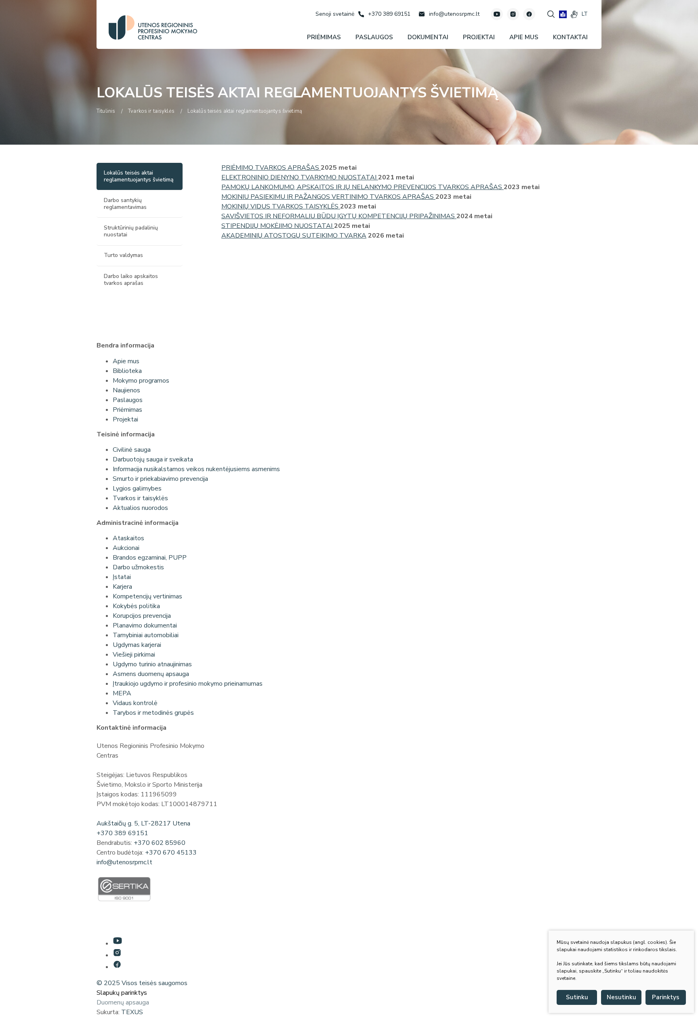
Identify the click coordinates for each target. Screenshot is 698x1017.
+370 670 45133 (171, 852)
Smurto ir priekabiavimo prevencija (160, 478)
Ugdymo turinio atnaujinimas (152, 664)
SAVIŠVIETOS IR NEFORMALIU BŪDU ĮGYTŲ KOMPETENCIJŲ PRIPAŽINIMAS (338, 216)
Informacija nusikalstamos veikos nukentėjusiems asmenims (196, 469)
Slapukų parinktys (122, 992)
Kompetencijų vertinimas (147, 596)
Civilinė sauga (132, 449)
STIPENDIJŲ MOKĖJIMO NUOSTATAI (277, 225)
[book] (563, 14)
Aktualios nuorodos (140, 507)
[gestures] (574, 14)
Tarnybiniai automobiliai (146, 635)
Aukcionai (126, 547)
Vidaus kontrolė (135, 703)
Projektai (125, 419)
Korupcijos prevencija (142, 615)
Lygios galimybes (137, 488)
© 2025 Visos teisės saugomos (142, 983)
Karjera (122, 586)
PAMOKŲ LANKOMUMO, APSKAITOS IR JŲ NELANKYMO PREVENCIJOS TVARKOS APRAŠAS (362, 187)
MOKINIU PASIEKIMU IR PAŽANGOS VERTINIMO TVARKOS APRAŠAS (328, 196)
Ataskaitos (128, 538)
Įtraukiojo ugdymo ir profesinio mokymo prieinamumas (188, 683)
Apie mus (126, 361)
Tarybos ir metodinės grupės (153, 712)
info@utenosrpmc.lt (124, 862)
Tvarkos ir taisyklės (140, 498)
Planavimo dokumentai (145, 625)
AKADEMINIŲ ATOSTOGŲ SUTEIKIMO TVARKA (293, 235)
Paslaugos (128, 400)
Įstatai (122, 577)
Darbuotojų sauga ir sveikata (153, 459)
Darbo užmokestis (138, 567)
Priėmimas (127, 409)
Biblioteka (127, 370)
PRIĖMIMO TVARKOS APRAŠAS (271, 167)
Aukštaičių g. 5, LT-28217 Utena (143, 823)
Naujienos (126, 390)
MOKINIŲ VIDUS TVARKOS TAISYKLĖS (280, 206)
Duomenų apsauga (123, 1002)
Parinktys (665, 997)
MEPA (122, 693)
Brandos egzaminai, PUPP (150, 557)
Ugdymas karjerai (137, 644)
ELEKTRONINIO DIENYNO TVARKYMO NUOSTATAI (299, 177)
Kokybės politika (136, 606)
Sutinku (577, 997)
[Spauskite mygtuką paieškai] (551, 14)
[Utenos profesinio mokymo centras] (153, 27)
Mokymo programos (141, 380)
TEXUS (132, 1012)
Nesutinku (621, 997)
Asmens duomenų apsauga (151, 674)
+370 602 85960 (159, 842)
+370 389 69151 (122, 833)
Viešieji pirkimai (134, 654)
